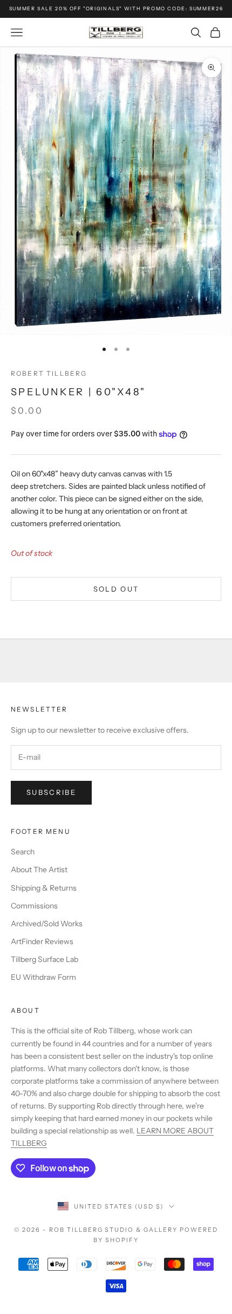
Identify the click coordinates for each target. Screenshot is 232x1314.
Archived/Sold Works (47, 923)
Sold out (116, 589)
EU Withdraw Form (43, 977)
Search (23, 852)
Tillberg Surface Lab (44, 959)
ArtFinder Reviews (42, 941)
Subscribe (51, 792)
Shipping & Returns (44, 888)
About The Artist (39, 869)
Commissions (34, 906)
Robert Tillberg (49, 373)
